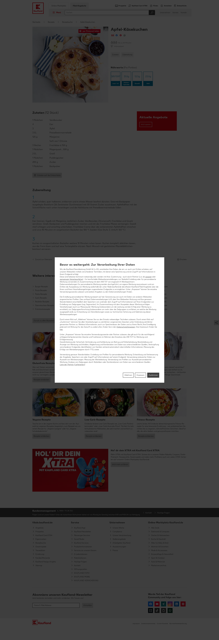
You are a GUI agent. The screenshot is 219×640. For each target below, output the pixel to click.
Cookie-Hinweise (162, 623)
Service (75, 522)
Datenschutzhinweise (148, 623)
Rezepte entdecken (41, 380)
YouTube (157, 603)
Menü (58, 12)
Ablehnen (128, 375)
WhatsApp (170, 610)
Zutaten (115, 54)
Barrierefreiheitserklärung (178, 623)
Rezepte (51, 22)
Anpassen (140, 375)
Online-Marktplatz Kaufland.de (165, 522)
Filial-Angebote (79, 6)
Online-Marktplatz (58, 6)
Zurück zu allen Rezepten (44, 320)
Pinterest (183, 603)
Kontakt (184, 13)
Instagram (170, 603)
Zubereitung (127, 54)
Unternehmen (165, 13)
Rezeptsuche (67, 22)
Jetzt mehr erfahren (120, 464)
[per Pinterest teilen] (121, 35)
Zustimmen (153, 375)
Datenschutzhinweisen (126, 327)
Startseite (36, 22)
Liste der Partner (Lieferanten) (72, 364)
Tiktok (157, 610)
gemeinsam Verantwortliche (71, 279)
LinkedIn (176, 603)
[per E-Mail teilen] (113, 35)
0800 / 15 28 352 (66, 511)
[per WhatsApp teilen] (124, 35)
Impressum (136, 623)
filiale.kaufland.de (42, 522)
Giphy (163, 610)
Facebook (150, 603)
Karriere (175, 13)
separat (148, 277)
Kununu (150, 610)
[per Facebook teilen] (117, 35)
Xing (163, 603)
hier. (61, 329)
